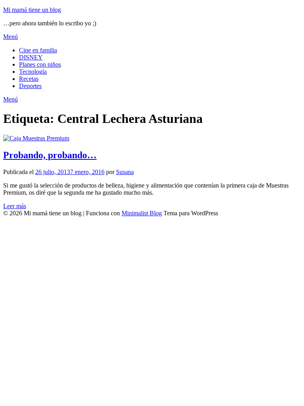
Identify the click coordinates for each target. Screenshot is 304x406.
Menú (10, 36)
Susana (125, 172)
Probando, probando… (50, 155)
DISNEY (31, 57)
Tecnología (33, 71)
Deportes (30, 85)
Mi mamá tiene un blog (32, 9)
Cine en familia (38, 50)
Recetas (28, 78)
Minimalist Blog (142, 213)
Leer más (14, 206)
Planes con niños (40, 64)
